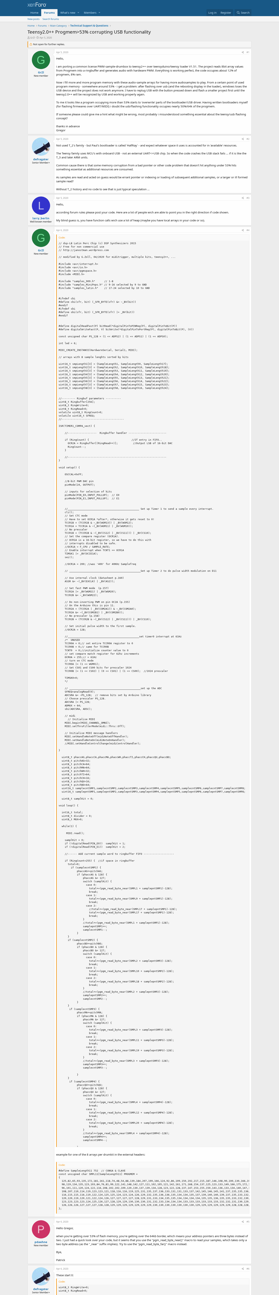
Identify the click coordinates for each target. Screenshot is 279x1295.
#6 (248, 1268)
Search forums (51, 19)
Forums (49, 12)
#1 (248, 52)
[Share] (242, 52)
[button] (78, 12)
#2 (248, 139)
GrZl (32, 37)
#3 (248, 198)
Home (34, 12)
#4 (248, 230)
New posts (33, 19)
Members (90, 12)
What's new (67, 12)
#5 (248, 1221)
